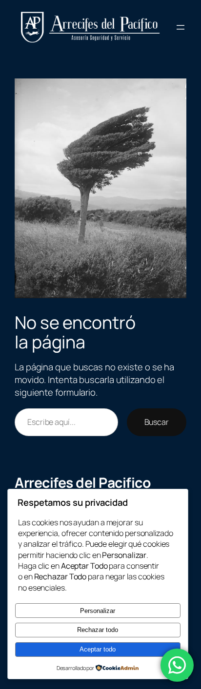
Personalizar (97, 610)
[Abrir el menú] (180, 27)
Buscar (156, 422)
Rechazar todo (97, 629)
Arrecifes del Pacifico (83, 482)
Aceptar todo (98, 649)
